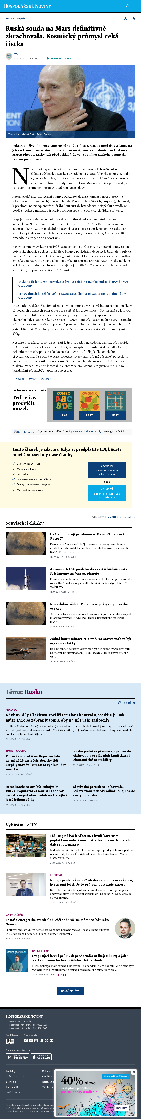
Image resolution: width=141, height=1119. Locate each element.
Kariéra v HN (12, 1087)
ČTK (16, 54)
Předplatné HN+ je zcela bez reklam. (118, 517)
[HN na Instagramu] (36, 1040)
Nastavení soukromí (52, 1082)
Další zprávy (70, 990)
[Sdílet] (125, 18)
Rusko (33, 692)
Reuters (47, 134)
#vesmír (45, 378)
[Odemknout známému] (133, 18)
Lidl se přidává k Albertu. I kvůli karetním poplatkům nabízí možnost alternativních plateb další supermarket (90, 840)
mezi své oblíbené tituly (87, 431)
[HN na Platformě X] (26, 1040)
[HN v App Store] (41, 1056)
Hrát (64, 415)
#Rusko (20, 378)
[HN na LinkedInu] (41, 1040)
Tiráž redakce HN (15, 1076)
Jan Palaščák (14, 914)
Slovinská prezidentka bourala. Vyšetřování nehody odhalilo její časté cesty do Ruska (104, 791)
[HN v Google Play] (17, 1056)
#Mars (33, 378)
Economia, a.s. (27, 1021)
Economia (11, 1082)
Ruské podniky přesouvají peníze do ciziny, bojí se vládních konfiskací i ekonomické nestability (102, 755)
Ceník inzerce (13, 1092)
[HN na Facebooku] (31, 1040)
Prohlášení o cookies (52, 1076)
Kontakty (10, 1071)
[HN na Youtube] (51, 1040)
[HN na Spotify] (46, 1040)
